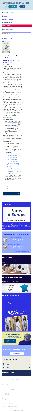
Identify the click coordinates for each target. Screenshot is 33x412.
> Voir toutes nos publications (22, 251)
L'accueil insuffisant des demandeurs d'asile (15, 247)
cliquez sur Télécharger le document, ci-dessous (12, 123)
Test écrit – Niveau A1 (13, 157)
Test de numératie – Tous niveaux (14, 165)
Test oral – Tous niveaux (13, 154)
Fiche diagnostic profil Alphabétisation (13, 169)
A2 (8, 185)
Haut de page (16, 379)
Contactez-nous (6, 393)
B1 (7, 186)
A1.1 (8, 181)
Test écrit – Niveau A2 (13, 159)
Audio (7, 367)
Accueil (3, 398)
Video (7, 364)
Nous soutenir (5, 394)
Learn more (13, 6)
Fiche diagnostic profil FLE (14, 171)
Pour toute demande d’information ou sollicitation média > (15, 261)
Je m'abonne (16, 353)
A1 (7, 183)
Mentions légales (6, 388)
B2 (7, 188)
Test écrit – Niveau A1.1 (13, 155)
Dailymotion (5, 384)
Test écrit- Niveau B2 (13, 163)
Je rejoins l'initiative (10, 341)
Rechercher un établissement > (10, 281)
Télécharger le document (12, 194)
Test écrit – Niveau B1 (13, 161)
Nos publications (6, 400)
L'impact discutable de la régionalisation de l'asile (16, 240)
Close (22, 6)
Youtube (4, 383)
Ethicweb (12, 389)
